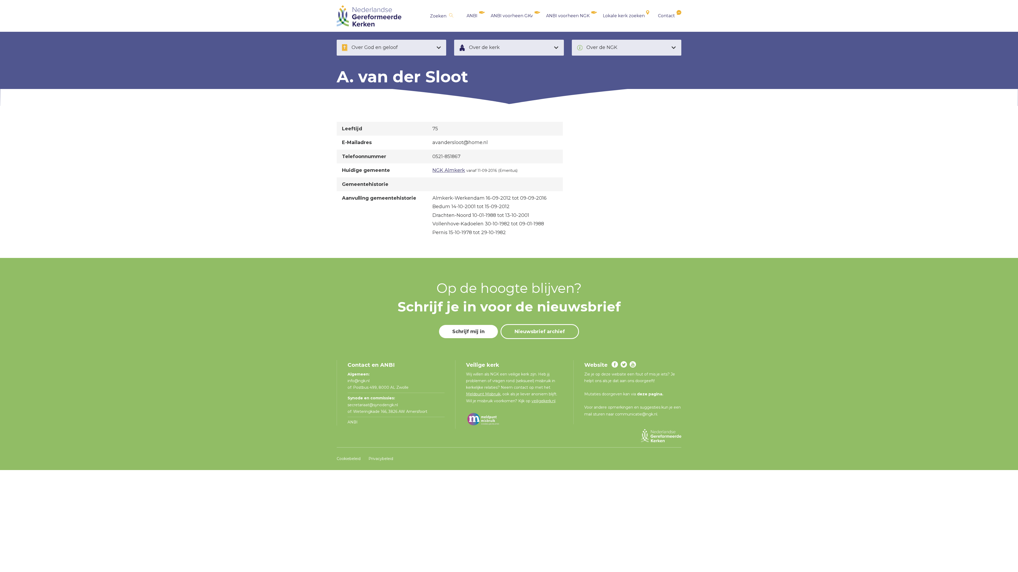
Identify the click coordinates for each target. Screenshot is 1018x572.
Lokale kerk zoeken (624, 15)
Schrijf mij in (468, 331)
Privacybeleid (380, 458)
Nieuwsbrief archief (540, 331)
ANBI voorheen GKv (512, 15)
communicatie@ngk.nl (636, 414)
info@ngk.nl (359, 380)
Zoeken (438, 16)
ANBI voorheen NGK (568, 15)
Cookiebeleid (349, 458)
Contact (666, 15)
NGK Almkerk (448, 170)
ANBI (472, 15)
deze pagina (649, 394)
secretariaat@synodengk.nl (373, 405)
